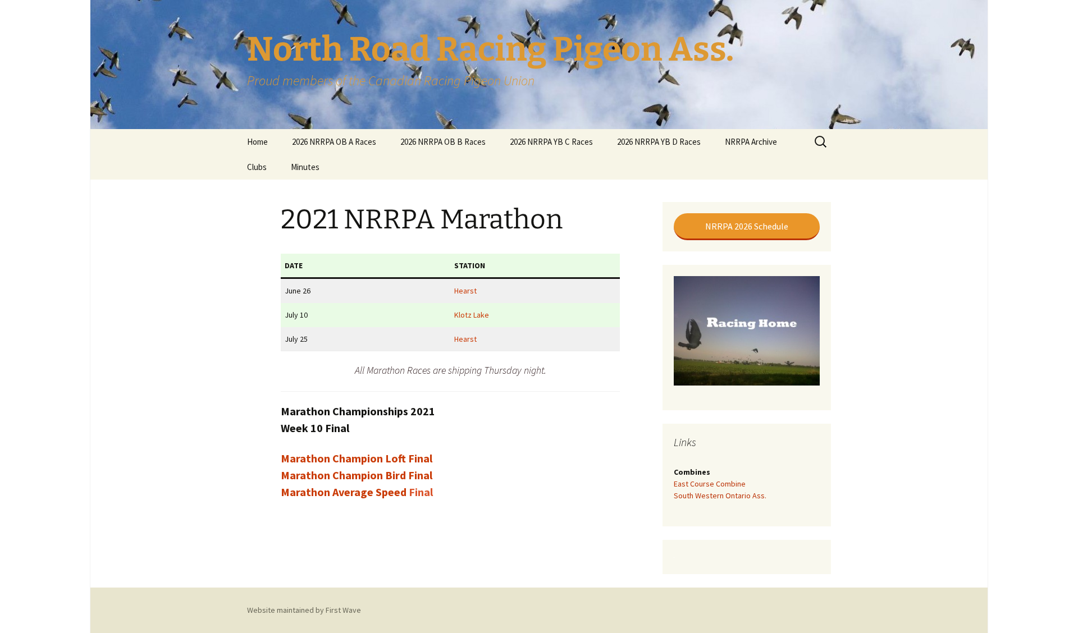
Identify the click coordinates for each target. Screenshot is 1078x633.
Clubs (257, 167)
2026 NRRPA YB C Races (551, 141)
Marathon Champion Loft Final (356, 458)
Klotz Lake (471, 315)
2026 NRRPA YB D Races (659, 141)
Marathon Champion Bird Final (356, 475)
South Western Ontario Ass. (720, 495)
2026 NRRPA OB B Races (443, 141)
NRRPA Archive (751, 141)
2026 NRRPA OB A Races (334, 141)
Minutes (305, 167)
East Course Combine (710, 484)
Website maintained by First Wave (304, 610)
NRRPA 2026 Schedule (746, 226)
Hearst (465, 291)
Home (257, 141)
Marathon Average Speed (345, 492)
